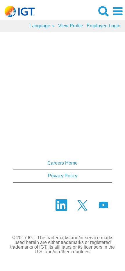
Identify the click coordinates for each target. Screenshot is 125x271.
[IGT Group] (17, 11)
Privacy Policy (62, 175)
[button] (117, 11)
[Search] (103, 11)
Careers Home (62, 163)
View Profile (70, 25)
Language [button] (40, 25)
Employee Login (103, 25)
